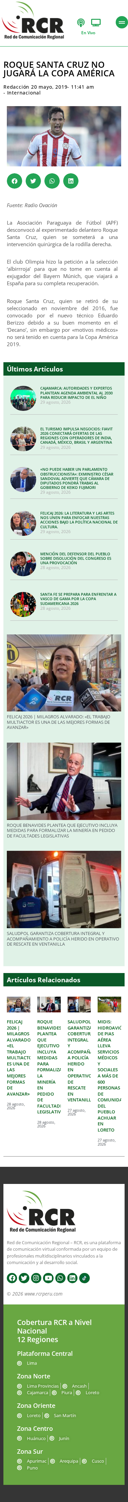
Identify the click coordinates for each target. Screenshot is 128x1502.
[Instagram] (36, 1278)
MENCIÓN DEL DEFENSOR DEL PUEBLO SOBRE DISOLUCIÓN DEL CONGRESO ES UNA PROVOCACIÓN (75, 558)
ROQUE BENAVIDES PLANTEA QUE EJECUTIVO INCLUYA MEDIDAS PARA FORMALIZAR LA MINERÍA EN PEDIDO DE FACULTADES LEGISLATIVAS (62, 830)
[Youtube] (48, 1278)
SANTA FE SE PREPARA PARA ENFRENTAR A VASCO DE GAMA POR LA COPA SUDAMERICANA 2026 (78, 599)
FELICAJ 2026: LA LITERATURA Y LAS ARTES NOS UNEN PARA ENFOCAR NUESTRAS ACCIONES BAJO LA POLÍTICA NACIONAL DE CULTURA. (79, 519)
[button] (14, 181)
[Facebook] (12, 1278)
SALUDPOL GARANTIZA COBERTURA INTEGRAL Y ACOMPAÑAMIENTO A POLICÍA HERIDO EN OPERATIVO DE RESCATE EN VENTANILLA (63, 938)
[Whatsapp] (60, 1278)
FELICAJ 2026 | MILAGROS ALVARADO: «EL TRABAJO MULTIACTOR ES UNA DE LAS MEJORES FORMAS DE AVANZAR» (58, 722)
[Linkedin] (72, 1278)
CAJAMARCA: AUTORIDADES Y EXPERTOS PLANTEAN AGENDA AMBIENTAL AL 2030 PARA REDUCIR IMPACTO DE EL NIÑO (76, 393)
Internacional (24, 92)
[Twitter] (24, 1278)
